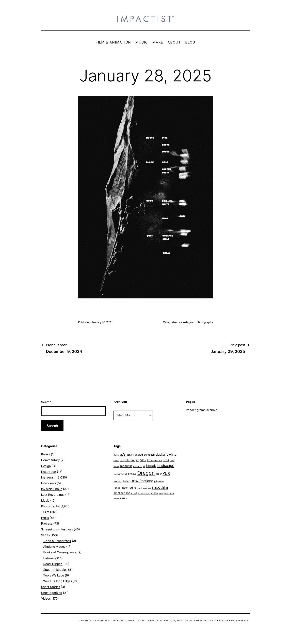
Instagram (189, 322)
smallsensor (122, 493)
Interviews (48, 483)
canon (116, 460)
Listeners (49, 558)
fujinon (150, 460)
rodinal (133, 487)
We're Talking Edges (57, 581)
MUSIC (141, 42)
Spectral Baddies (55, 569)
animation (149, 454)
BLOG (190, 42)
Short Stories (50, 587)
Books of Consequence (59, 552)
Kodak (151, 466)
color (127, 460)
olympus (132, 473)
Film (46, 512)
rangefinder (121, 487)
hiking (116, 466)
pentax (117, 481)
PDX (166, 473)
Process (46, 523)
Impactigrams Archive (201, 410)
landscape (165, 465)
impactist (126, 466)
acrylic (130, 454)
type (161, 493)
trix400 (154, 493)
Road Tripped (52, 564)
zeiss (123, 498)
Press (45, 517)
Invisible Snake (51, 489)
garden (158, 460)
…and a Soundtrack (57, 541)
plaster (126, 481)
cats (122, 460)
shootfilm (160, 487)
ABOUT (174, 42)
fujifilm (143, 460)
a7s (123, 454)
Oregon (146, 473)
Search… (47, 402)
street (134, 493)
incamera (137, 466)
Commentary (50, 460)
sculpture (147, 488)
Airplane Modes (54, 546)
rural (140, 488)
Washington (169, 493)
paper (158, 473)
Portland (146, 481)
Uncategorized (51, 593)
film (133, 460)
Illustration (48, 471)
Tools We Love (53, 575)
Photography (205, 322)
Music (45, 500)
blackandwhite (165, 454)
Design (46, 466)
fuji (137, 460)
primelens (159, 481)
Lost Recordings (52, 494)
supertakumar (144, 493)
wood (116, 498)
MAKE (157, 42)
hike (172, 460)
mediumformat (120, 474)
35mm (116, 455)
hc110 (166, 460)
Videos (46, 598)
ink (144, 466)
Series (45, 535)
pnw (134, 480)
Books (45, 454)
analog (139, 454)
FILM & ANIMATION (113, 42)
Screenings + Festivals (57, 529)
